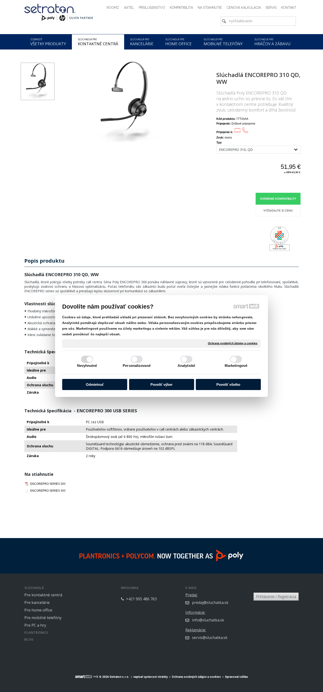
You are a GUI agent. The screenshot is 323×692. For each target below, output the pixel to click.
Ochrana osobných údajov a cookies (233, 343)
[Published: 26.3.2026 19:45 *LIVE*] (95, 677)
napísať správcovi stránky (150, 677)
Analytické (186, 366)
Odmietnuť (95, 384)
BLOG (28, 639)
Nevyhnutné (87, 366)
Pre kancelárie (37, 602)
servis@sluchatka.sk (209, 637)
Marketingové (236, 366)
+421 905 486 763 (141, 599)
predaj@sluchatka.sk (210, 602)
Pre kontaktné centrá (43, 595)
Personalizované (137, 366)
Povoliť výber (161, 384)
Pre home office (38, 610)
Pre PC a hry (35, 625)
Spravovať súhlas (236, 677)
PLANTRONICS (36, 632)
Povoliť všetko (228, 384)
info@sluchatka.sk (208, 620)
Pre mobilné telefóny (42, 617)
